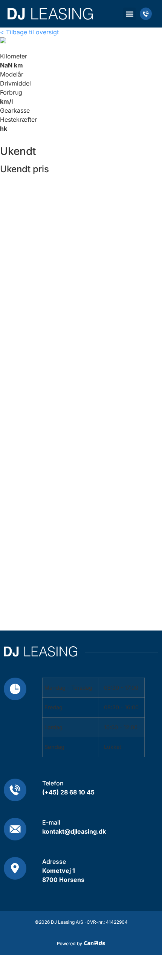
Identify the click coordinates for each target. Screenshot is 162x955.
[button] (129, 14)
